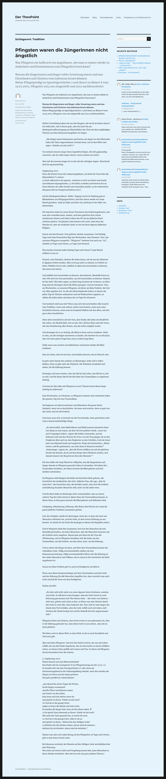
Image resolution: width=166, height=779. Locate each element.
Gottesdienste (106, 17)
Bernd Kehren (20, 101)
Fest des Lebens (26, 110)
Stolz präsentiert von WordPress (39, 769)
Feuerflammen (20, 113)
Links (118, 17)
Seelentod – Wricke (129, 103)
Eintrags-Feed (124, 208)
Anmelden (122, 206)
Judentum (19, 115)
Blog (94, 17)
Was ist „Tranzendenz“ (127, 61)
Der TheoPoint (27, 17)
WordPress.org (124, 213)
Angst (17, 110)
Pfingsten (27, 115)
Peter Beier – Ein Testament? (129, 73)
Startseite (85, 17)
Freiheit (30, 113)
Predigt (28, 107)
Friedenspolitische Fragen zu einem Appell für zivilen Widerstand (135, 142)
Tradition (32, 117)
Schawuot (24, 117)
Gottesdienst (20, 107)
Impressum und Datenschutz (137, 17)
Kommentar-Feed (125, 211)
